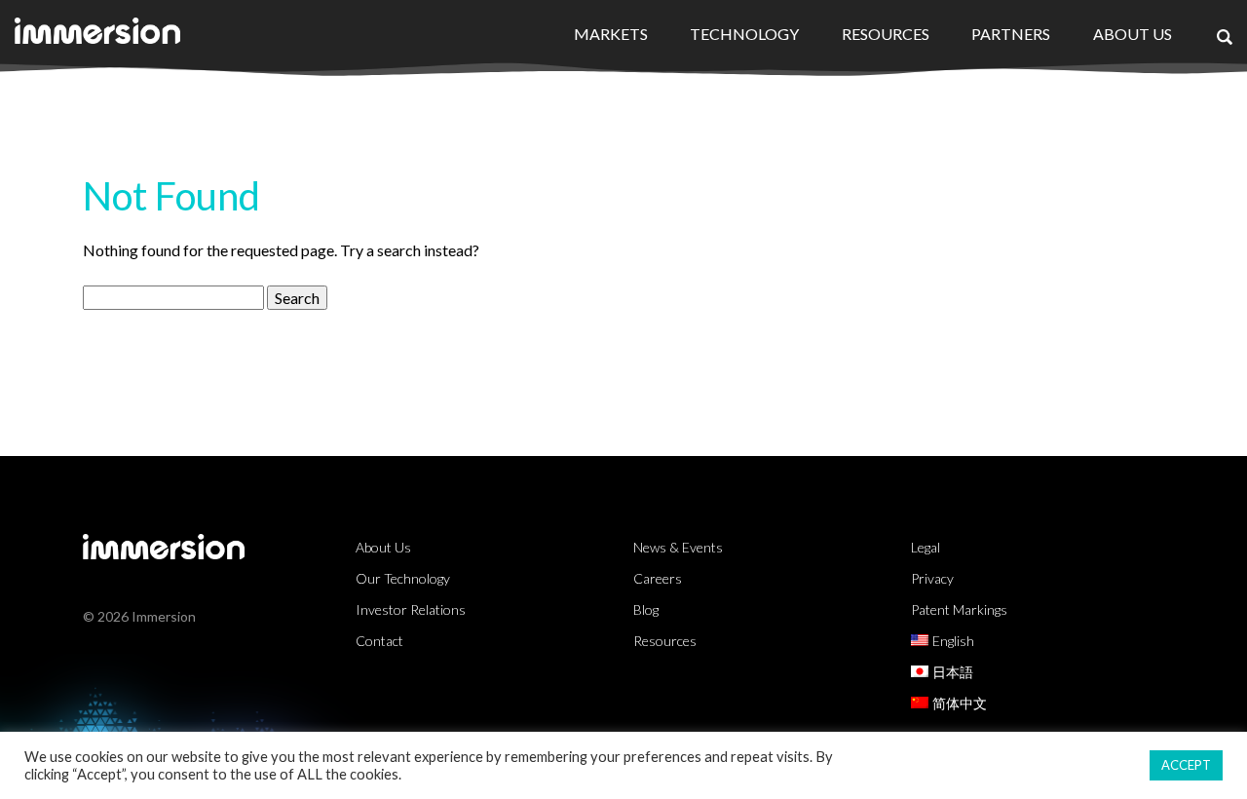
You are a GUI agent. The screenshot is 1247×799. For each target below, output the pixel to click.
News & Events (678, 547)
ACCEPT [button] (1186, 765)
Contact (379, 640)
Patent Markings (959, 609)
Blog (646, 609)
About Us (1132, 33)
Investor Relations (411, 609)
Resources (885, 33)
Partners (1010, 33)
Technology (744, 33)
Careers (657, 578)
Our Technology (403, 578)
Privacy (932, 578)
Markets (611, 33)
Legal (925, 547)
